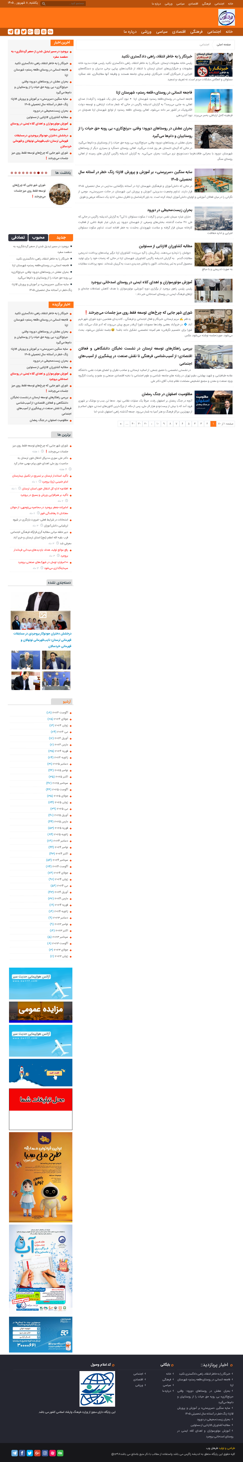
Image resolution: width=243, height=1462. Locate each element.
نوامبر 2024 (61, 847)
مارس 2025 (61, 821)
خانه (230, 3)
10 (158, 423)
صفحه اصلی (224, 44)
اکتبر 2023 (62, 930)
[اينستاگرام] (37, 31)
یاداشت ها (63, 173)
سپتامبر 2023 (60, 937)
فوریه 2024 (61, 905)
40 (133, 423)
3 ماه (36, 526)
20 (145, 423)
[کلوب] (50, 31)
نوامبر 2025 (61, 770)
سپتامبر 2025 (60, 783)
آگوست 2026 (60, 712)
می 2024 (62, 885)
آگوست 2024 (60, 866)
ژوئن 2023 (61, 956)
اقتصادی (193, 3)
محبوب (38, 237)
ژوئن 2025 (61, 802)
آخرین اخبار (62, 43)
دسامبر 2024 (60, 840)
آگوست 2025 (60, 789)
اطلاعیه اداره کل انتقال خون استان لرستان (45, 488)
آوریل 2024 (61, 892)
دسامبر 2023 (60, 917)
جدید (61, 237)
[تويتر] (24, 31)
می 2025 (62, 808)
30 (139, 423)
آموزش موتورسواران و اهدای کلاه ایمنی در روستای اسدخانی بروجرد (141, 282)
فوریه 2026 (61, 751)
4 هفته (63, 469)
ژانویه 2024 (61, 911)
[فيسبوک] (17, 31)
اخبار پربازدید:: (214, 1365)
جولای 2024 (61, 873)
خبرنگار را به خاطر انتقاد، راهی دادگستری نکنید (157, 56)
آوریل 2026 (61, 738)
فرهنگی (206, 3)
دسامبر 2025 (60, 764)
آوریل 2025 (61, 815)
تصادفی (18, 237)
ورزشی (169, 3)
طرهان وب (212, 1448)
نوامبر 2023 (61, 924)
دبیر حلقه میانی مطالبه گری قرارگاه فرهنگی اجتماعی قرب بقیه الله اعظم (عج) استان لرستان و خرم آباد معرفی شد (40, 538)
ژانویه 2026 (61, 757)
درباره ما (156, 3)
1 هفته (36, 451)
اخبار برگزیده (61, 305)
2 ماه (61, 501)
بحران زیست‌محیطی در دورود (169, 210)
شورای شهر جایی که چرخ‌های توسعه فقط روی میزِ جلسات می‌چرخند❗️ (138, 313)
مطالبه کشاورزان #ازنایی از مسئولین (165, 246)
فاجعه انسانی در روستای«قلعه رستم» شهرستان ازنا (154, 93)
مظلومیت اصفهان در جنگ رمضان (167, 394)
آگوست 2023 (60, 943)
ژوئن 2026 (61, 725)
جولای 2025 (61, 796)
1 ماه (34, 482)
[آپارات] (44, 31)
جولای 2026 (61, 719)
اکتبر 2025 (62, 776)
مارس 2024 (61, 898)
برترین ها (64, 435)
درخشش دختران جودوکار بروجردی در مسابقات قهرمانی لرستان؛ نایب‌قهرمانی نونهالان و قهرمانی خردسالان (42, 141)
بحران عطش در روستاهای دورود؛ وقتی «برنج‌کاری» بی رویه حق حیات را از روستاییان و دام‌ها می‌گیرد (42, 87)
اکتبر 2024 (62, 853)
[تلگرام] (10, 31)
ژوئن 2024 (61, 879)
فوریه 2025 (61, 828)
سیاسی (180, 3)
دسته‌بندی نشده (59, 583)
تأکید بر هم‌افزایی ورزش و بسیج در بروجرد (44, 495)
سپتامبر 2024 (60, 860)
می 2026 (62, 731)
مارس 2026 (61, 744)
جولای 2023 (61, 949)
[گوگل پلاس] (30, 31)
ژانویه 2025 (61, 834)
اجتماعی (219, 3)
